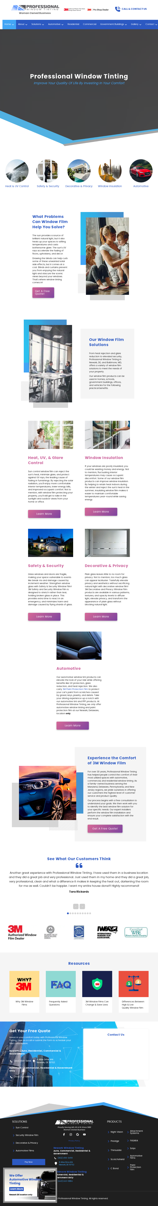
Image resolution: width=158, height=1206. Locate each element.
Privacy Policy (74, 1141)
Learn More (16, 1189)
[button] (131, 9)
